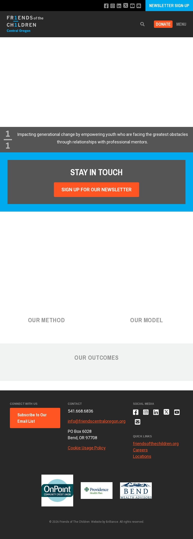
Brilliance (112, 521)
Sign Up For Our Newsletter (96, 189)
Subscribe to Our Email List (32, 418)
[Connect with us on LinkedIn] (119, 6)
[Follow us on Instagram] (112, 6)
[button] (142, 24)
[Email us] (139, 6)
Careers (140, 449)
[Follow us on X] (125, 6)
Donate (163, 24)
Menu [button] (181, 24)
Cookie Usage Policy (87, 447)
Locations (142, 456)
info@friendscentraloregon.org (96, 421)
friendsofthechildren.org (156, 443)
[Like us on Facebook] (106, 6)
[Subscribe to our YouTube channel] (132, 6)
